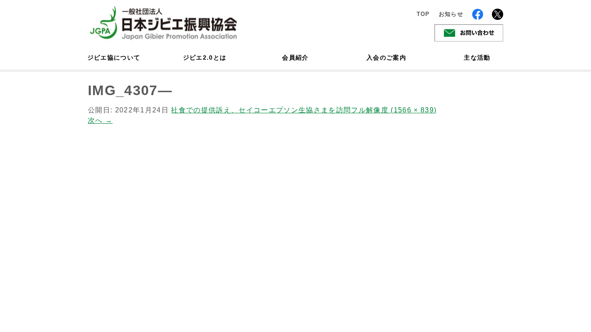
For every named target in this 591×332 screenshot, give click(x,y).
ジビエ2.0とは (205, 57)
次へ (100, 120)
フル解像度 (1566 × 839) (394, 110)
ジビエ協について (114, 57)
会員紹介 (295, 57)
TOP (423, 14)
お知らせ (451, 14)
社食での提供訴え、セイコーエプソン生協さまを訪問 (261, 110)
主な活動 (477, 57)
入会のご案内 (386, 57)
